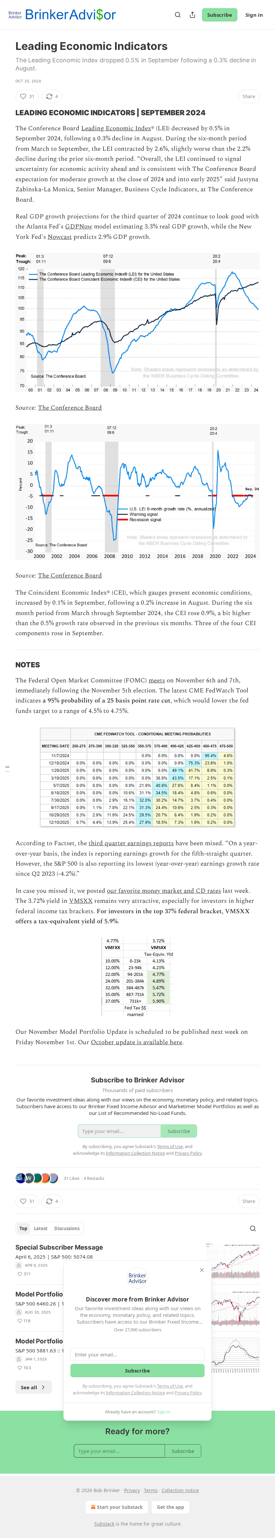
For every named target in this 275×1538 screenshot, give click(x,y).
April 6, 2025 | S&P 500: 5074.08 (54, 1256)
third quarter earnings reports (131, 843)
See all (29, 1387)
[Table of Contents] (7, 769)
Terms (151, 1490)
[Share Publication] (192, 14)
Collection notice (180, 1490)
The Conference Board (70, 408)
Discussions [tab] (66, 1228)
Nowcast (60, 237)
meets (157, 680)
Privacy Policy (188, 1393)
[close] (202, 1270)
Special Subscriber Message (59, 1247)
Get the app (170, 1507)
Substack (104, 1524)
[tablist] (49, 1228)
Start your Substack (120, 1507)
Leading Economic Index (116, 128)
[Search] (177, 14)
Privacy (132, 1490)
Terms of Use (170, 1386)
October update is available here (136, 1042)
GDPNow (78, 226)
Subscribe (219, 14)
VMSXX (81, 901)
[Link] (6, 112)
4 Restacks (94, 1178)
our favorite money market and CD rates (164, 891)
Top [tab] (23, 1228)
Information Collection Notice (135, 1393)
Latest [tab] (41, 1228)
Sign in (254, 14)
